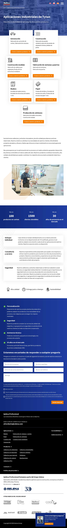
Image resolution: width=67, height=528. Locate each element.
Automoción (6, 442)
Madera (5, 434)
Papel (5, 436)
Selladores (22, 455)
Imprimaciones (24, 458)
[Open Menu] (62, 3)
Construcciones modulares (20, 439)
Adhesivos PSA (7, 461)
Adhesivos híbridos (25, 452)
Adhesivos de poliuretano (10, 449)
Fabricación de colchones (20, 436)
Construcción (7, 439)
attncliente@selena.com (13, 424)
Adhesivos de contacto (9, 458)
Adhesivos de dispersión (10, 452)
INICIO (4, 8)
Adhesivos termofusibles (26, 449)
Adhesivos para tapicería (10, 455)
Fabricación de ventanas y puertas (22, 434)
